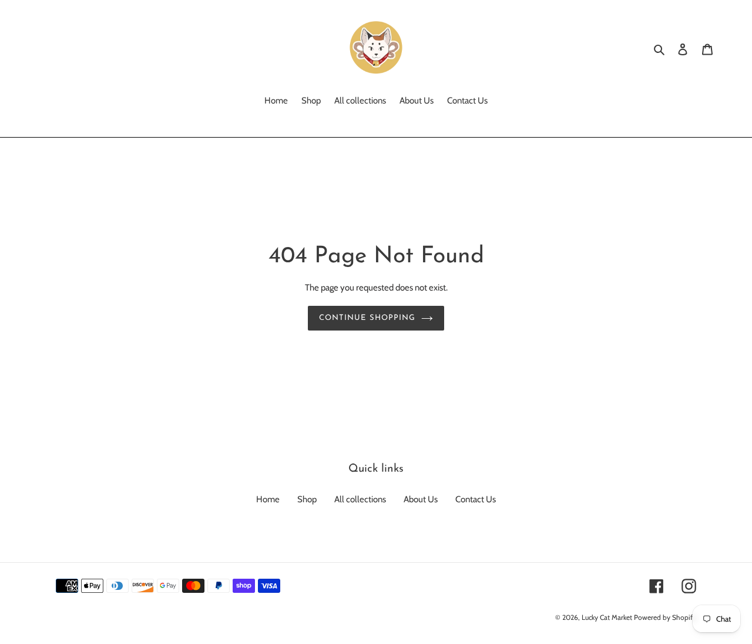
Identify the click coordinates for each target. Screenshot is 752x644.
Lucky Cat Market (607, 617)
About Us (421, 499)
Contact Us (475, 499)
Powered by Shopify (665, 617)
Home (268, 499)
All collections (360, 499)
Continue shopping (367, 318)
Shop (307, 499)
